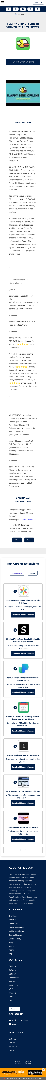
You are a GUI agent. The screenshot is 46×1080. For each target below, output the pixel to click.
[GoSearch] (16, 9)
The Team (13, 916)
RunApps (12, 997)
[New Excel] (30, 9)
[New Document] (23, 9)
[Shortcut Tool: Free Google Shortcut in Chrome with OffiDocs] (24, 635)
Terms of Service (15, 935)
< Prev (17, 540)
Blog (11, 943)
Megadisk (13, 981)
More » (23, 850)
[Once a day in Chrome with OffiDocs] (24, 751)
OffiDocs (12, 966)
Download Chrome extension (23, 615)
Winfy (11, 989)
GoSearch (13, 1039)
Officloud (12, 1000)
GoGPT (12, 1043)
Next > (29, 540)
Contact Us (13, 924)
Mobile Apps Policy (16, 931)
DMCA (11, 950)
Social (32, 573)
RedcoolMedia (15, 978)
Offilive (11, 1050)
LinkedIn (26, 1020)
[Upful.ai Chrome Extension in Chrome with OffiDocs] (24, 673)
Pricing (12, 946)
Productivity (17, 573)
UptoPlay (12, 974)
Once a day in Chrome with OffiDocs (23, 755)
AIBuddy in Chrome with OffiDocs (23, 827)
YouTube (15, 1020)
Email (14, 1024)
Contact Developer (28, 519)
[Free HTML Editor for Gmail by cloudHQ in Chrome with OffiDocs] (24, 712)
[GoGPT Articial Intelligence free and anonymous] (8, 9)
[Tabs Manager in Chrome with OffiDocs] (24, 787)
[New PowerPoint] (37, 9)
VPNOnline (13, 985)
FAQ (11, 954)
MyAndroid (13, 993)
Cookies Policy (15, 939)
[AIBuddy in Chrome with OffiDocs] (24, 823)
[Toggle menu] (2, 2)
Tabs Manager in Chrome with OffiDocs (23, 791)
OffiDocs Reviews (18, 1062)
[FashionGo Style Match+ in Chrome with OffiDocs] (24, 596)
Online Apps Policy (16, 927)
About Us (12, 920)
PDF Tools (13, 1047)
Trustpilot (14, 1009)
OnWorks (12, 970)
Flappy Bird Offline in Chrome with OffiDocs (23, 25)
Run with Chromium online (23, 62)
